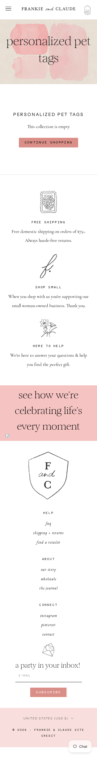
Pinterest (48, 624)
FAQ (48, 523)
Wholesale (48, 578)
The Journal (48, 588)
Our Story (48, 569)
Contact (48, 634)
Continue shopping (49, 142)
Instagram (48, 615)
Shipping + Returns (48, 532)
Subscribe (48, 692)
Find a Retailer (48, 542)
